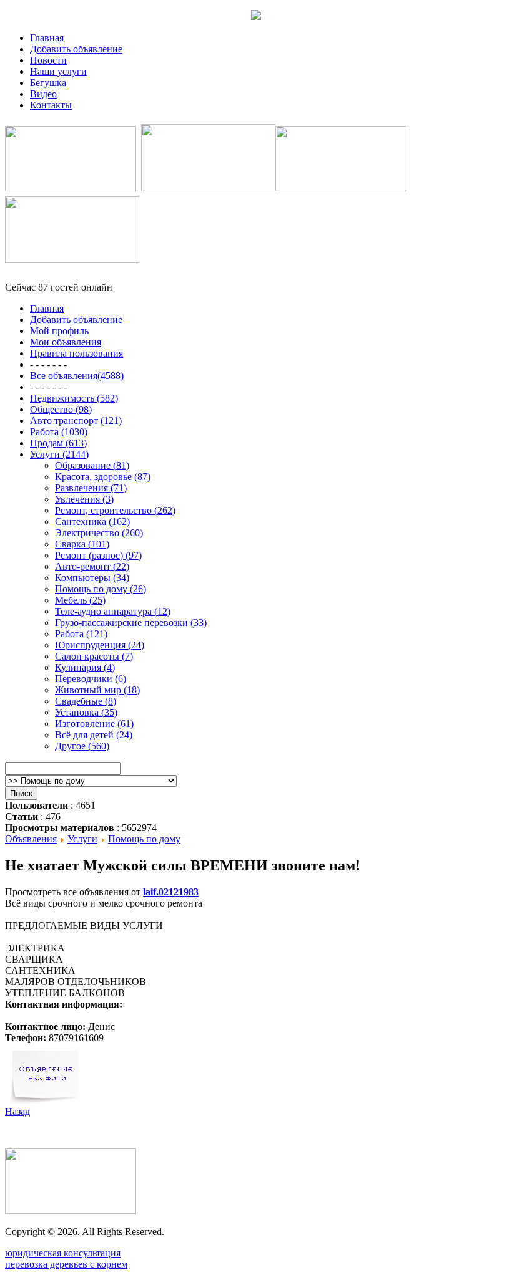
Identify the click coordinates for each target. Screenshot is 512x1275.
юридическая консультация (63, 1253)
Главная (47, 37)
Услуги (82, 839)
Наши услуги (58, 71)
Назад (17, 1111)
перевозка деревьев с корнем (66, 1264)
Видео (43, 94)
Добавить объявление (76, 49)
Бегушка (48, 82)
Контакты (51, 105)
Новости (48, 60)
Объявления (31, 839)
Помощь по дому (144, 839)
